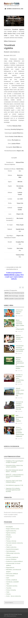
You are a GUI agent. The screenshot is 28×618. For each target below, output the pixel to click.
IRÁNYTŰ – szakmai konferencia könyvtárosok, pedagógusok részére (14, 476)
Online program (10, 575)
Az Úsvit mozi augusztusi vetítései (19, 311)
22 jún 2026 (19, 411)
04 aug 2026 (20, 315)
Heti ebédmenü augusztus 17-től (14, 485)
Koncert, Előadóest (11, 559)
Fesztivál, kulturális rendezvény (14, 543)
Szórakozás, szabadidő (12, 581)
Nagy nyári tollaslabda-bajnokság (14, 293)
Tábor (7, 584)
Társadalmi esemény (11, 586)
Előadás (8, 535)
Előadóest (9, 537)
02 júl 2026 (19, 353)
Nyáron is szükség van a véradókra (19, 337)
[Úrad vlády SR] (14, 505)
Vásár (7, 592)
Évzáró (8, 539)
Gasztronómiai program (12, 549)
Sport (7, 577)
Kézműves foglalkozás (12, 557)
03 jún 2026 (19, 438)
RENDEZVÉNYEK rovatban (12, 275)
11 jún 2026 (19, 423)
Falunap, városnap (11, 541)
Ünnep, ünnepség (11, 590)
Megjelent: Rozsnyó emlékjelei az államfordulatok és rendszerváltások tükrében (20, 363)
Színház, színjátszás (11, 579)
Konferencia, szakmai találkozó (14, 561)
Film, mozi (9, 545)
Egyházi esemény (11, 532)
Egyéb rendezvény (11, 530)
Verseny (8, 594)
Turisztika (8, 588)
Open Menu (22, 4)
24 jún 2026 (19, 397)
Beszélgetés (9, 526)
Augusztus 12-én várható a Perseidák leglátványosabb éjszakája (13, 490)
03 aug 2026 (20, 331)
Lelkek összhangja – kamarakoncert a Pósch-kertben (14, 295)
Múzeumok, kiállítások (12, 573)
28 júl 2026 (19, 341)
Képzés (8, 555)
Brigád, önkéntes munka (12, 528)
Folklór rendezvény (11, 547)
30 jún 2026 (19, 370)
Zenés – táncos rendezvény (13, 596)
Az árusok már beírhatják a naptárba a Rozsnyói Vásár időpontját (20, 405)
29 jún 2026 (19, 384)
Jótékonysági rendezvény (13, 553)
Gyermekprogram (10, 551)
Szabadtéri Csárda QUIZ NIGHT (14, 298)
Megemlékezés (10, 567)
